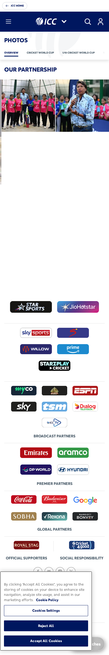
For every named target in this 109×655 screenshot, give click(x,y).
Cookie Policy (47, 600)
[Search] (88, 21)
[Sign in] (100, 21)
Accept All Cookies (46, 641)
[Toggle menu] (8, 21)
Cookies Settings (46, 610)
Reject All (46, 626)
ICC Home (17, 5)
